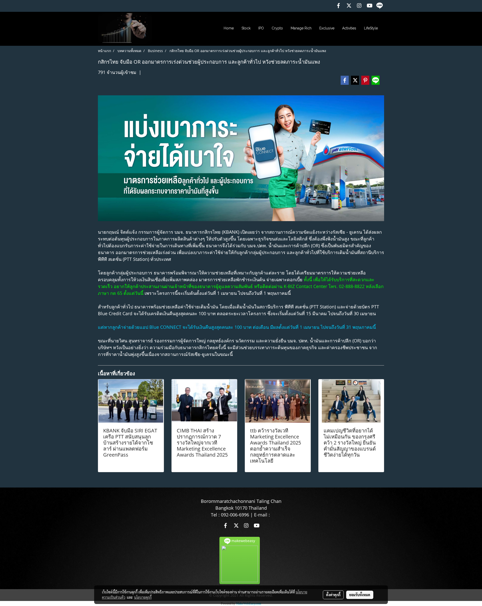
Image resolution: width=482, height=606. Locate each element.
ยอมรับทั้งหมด (359, 594)
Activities (349, 28)
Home (229, 28)
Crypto (277, 28)
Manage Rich (301, 28)
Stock (246, 28)
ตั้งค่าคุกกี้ (333, 594)
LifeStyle (371, 28)
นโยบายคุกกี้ (143, 597)
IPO (261, 28)
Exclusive (326, 28)
